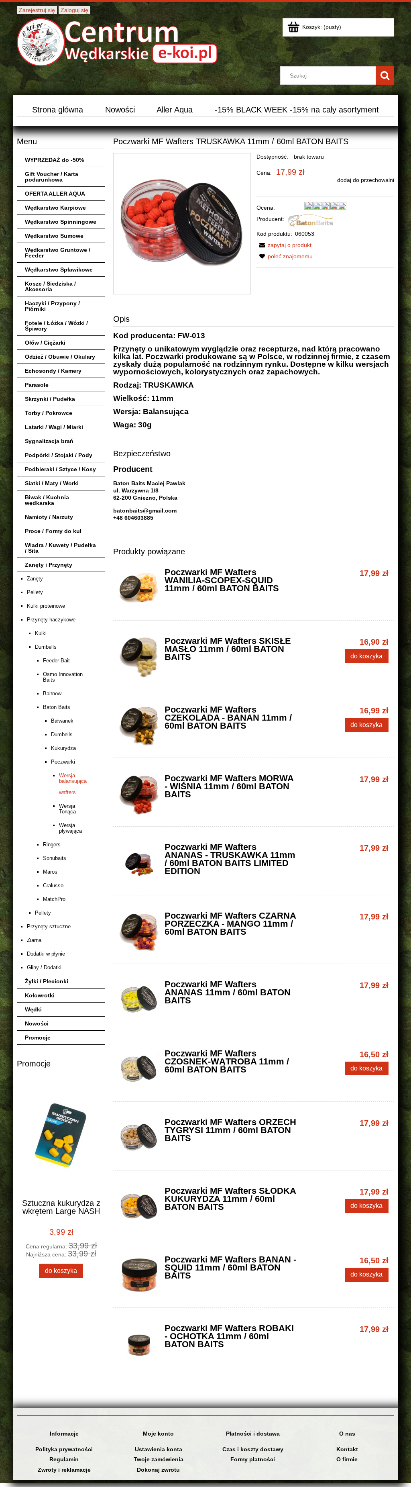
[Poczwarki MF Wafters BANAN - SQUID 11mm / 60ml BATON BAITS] (139, 1276)
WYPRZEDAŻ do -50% (54, 160)
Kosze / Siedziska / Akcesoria (50, 286)
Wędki (33, 1009)
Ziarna (34, 940)
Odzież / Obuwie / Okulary (60, 356)
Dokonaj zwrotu (158, 1470)
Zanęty (35, 579)
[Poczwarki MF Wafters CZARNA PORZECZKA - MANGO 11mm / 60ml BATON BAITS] (139, 932)
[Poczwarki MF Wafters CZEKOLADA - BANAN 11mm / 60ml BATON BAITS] (139, 726)
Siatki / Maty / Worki (52, 483)
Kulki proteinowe (46, 606)
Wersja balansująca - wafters (72, 783)
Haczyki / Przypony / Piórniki (52, 306)
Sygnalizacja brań (49, 441)
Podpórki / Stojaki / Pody (58, 455)
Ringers (52, 845)
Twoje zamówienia (158, 1459)
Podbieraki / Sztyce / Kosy (60, 469)
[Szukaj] (385, 75)
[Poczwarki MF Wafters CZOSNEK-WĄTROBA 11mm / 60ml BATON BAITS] (139, 1070)
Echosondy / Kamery (53, 371)
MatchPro (54, 899)
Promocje (38, 1037)
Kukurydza (63, 748)
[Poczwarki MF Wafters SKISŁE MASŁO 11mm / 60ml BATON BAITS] (139, 657)
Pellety (35, 592)
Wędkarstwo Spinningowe (60, 222)
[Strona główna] (117, 41)
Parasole (37, 385)
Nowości (37, 1023)
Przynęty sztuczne (49, 926)
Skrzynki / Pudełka (50, 399)
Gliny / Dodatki (44, 967)
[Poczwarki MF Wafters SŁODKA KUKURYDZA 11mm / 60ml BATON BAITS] (139, 1207)
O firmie (347, 1459)
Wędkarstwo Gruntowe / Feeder (57, 253)
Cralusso (53, 885)
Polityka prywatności (64, 1449)
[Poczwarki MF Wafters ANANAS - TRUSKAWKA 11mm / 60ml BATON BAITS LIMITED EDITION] (139, 864)
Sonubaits (54, 858)
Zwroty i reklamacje (64, 1470)
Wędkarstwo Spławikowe (59, 269)
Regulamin (64, 1459)
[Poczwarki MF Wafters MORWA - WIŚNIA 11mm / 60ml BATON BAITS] (139, 795)
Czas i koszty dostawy (252, 1449)
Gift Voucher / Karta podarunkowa (51, 177)
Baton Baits (56, 707)
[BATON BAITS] (310, 220)
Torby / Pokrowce (48, 413)
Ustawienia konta (158, 1449)
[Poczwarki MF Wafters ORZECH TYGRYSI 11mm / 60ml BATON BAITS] (139, 1139)
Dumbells (46, 647)
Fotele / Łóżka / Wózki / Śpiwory (56, 326)
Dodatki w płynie (46, 954)
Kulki (41, 633)
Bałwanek (62, 721)
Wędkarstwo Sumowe (54, 236)
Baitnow (52, 693)
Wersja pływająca (70, 828)
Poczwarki (63, 762)
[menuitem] (57, 110)
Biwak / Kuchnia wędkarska (47, 500)
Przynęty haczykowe (51, 620)
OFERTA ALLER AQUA (55, 193)
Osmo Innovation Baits (63, 677)
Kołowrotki (40, 995)
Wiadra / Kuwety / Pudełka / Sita (60, 548)
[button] (283, 245)
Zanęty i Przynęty (48, 565)
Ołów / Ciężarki (45, 342)
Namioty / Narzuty (49, 517)
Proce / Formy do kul (53, 531)
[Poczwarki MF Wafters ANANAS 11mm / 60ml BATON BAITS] (139, 1001)
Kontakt (347, 1449)
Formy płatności (252, 1459)
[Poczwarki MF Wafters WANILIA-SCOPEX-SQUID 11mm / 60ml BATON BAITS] (139, 589)
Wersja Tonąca (67, 809)
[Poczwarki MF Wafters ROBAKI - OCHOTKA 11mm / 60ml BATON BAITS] (139, 1345)
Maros (50, 872)
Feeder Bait (56, 661)
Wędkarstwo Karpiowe (55, 207)
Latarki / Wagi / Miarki (54, 427)
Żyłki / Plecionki (46, 981)
